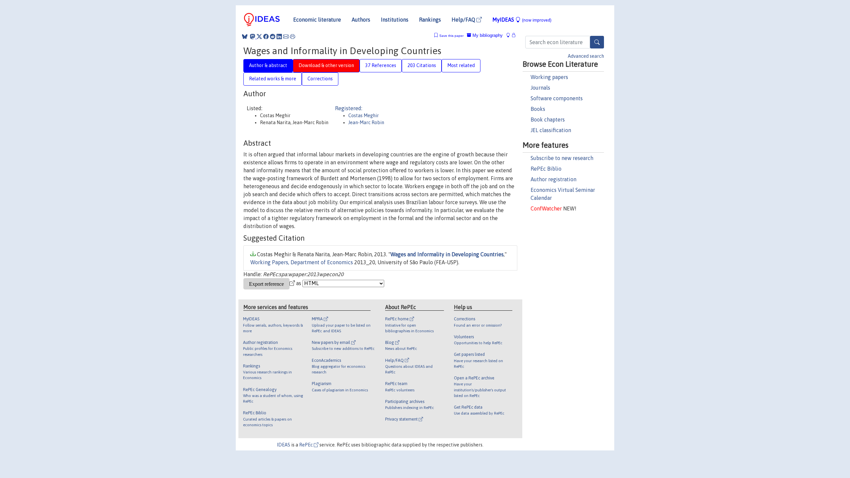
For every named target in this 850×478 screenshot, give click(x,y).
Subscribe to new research (562, 158)
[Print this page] (292, 37)
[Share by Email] (286, 37)
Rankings (430, 20)
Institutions (394, 20)
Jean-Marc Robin (366, 122)
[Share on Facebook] (266, 37)
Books (538, 109)
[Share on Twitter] (259, 37)
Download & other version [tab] (326, 65)
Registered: (348, 108)
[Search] (597, 42)
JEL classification (551, 130)
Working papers (549, 77)
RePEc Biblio (546, 169)
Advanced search (586, 56)
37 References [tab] (380, 65)
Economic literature (317, 20)
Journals (540, 88)
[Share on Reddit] (272, 37)
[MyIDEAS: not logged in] (510, 35)
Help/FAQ (464, 20)
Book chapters (548, 119)
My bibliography (487, 35)
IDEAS (283, 444)
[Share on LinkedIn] (279, 37)
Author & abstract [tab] (268, 65)
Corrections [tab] (320, 78)
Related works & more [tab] (272, 78)
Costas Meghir (363, 115)
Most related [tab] (461, 65)
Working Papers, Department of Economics (301, 262)
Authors (361, 20)
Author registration (553, 179)
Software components (557, 98)
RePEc (306, 444)
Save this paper (451, 36)
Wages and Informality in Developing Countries (447, 254)
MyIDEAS (522, 20)
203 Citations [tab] (421, 65)
